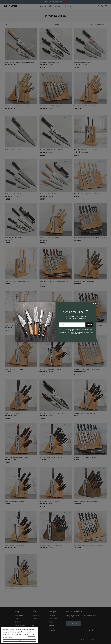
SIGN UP (89, 324)
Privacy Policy (31, 636)
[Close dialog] (94, 303)
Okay (19, 640)
